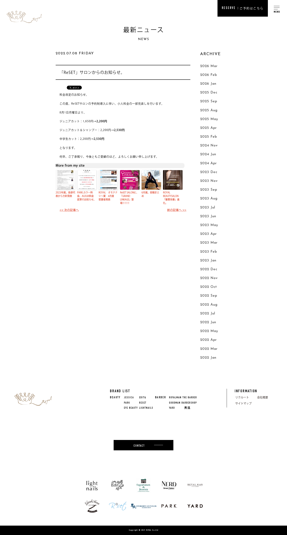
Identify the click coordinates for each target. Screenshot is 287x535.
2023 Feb (208, 252)
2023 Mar (208, 243)
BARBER (160, 397)
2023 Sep (208, 190)
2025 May (209, 119)
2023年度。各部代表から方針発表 (65, 194)
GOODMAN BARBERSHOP (183, 403)
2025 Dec (208, 92)
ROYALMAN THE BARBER (183, 397)
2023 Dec (208, 172)
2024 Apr (208, 163)
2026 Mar (208, 66)
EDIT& (142, 397)
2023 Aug (208, 198)
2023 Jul (207, 207)
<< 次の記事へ (69, 210)
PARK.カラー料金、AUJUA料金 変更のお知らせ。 (86, 196)
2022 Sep (208, 296)
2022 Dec (208, 269)
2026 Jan (208, 84)
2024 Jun (208, 154)
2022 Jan (208, 358)
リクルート (242, 397)
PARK (127, 403)
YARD (172, 408)
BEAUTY (115, 397)
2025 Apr (208, 128)
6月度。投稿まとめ (150, 194)
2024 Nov (209, 145)
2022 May (209, 331)
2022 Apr (208, 340)
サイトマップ (243, 403)
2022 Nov (209, 278)
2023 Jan (208, 260)
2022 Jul (207, 313)
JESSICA (129, 397)
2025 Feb (208, 137)
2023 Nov (209, 181)
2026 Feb (208, 75)
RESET (142, 403)
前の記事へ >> (176, 210)
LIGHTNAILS (146, 408)
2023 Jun (208, 216)
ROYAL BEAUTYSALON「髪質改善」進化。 (171, 197)
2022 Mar (208, 349)
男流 (187, 408)
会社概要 (262, 397)
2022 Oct (208, 287)
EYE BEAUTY (131, 408)
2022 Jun (208, 322)
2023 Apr (208, 234)
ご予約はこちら (243, 8)
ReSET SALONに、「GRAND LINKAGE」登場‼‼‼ (129, 197)
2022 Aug (208, 305)
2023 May (209, 225)
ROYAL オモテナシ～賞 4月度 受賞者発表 (108, 196)
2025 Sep (208, 101)
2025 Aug (208, 110)
